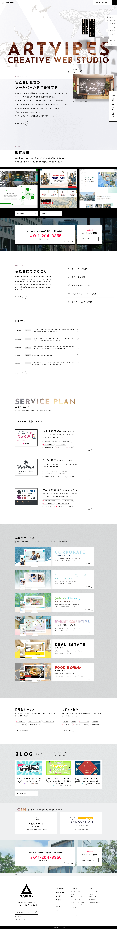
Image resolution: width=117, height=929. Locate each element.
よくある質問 (111, 44)
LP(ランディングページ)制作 (84, 293)
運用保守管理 (74, 894)
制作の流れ (45, 213)
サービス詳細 (21, 730)
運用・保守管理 (78, 277)
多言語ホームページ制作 (82, 302)
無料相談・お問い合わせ (113, 107)
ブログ (113, 37)
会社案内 (112, 23)
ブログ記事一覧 (21, 794)
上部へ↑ (100, 874)
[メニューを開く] (114, 2)
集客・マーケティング (81, 285)
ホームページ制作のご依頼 (77, 902)
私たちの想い (111, 17)
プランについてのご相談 (95, 902)
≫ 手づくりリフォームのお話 (80, 101)
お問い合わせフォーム (88, 238)
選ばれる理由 (111, 20)
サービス (112, 27)
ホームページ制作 (79, 269)
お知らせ (18, 373)
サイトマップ (18, 916)
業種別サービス (92, 894)
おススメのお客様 (75, 899)
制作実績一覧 (20, 213)
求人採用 (58, 900)
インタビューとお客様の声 (77, 905)
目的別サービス (92, 896)
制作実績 (112, 34)
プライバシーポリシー (20, 919)
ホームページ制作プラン (95, 891)
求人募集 (112, 40)
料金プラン (111, 30)
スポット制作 (92, 899)
